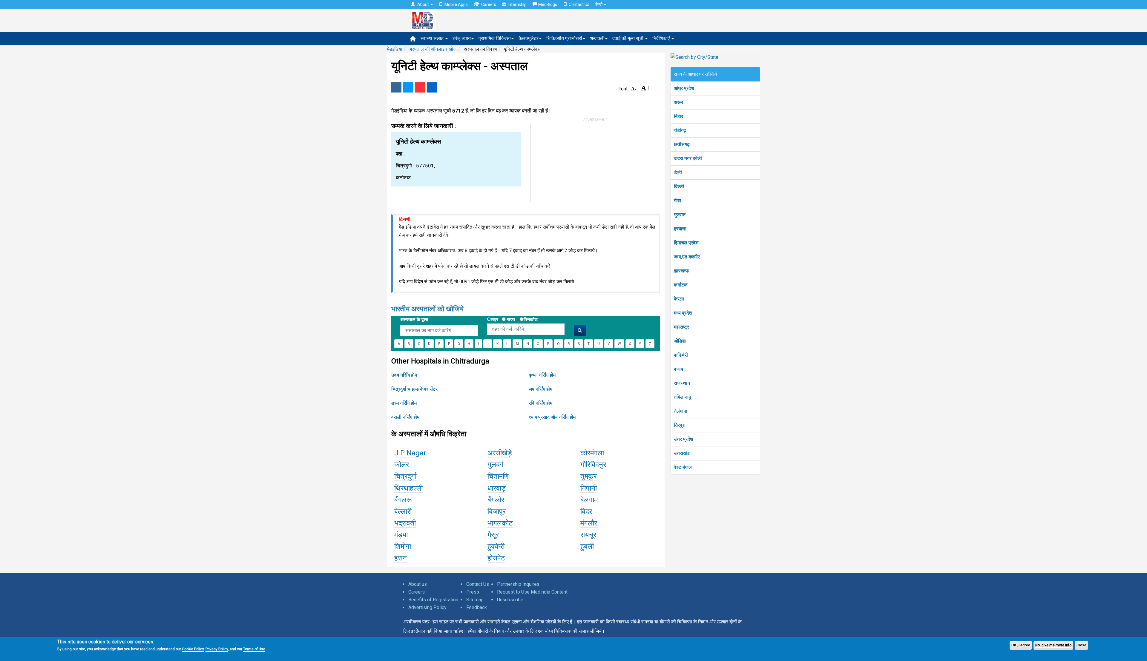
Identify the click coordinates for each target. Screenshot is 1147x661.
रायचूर (588, 535)
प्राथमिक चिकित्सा (495, 38)
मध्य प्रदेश (683, 313)
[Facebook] (396, 87)
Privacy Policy (217, 649)
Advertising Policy (427, 607)
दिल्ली (679, 186)
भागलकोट (500, 523)
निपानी (588, 488)
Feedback (476, 607)
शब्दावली (597, 38)
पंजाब (678, 369)
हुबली (587, 546)
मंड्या (401, 535)
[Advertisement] (575, 160)
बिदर (586, 511)
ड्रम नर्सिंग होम (404, 403)
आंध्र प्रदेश (684, 88)
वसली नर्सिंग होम (405, 417)
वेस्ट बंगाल (683, 467)
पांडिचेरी (681, 355)
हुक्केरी (496, 546)
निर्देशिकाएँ (661, 38)
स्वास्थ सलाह (433, 38)
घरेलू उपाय (462, 38)
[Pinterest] (420, 87)
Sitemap (475, 600)
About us (417, 584)
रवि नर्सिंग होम (540, 403)
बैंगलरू (403, 500)
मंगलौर (588, 523)
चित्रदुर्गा (405, 476)
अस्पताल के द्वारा (414, 319)
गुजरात (680, 215)
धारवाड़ (496, 488)
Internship (517, 4)
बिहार (678, 116)
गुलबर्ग (495, 464)
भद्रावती (405, 523)
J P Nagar (410, 453)
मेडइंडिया (394, 49)
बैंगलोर (495, 500)
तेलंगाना (680, 411)
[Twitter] (408, 87)
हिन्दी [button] (599, 4)
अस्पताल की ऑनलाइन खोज (432, 49)
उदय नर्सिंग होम (404, 375)
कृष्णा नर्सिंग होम (542, 375)
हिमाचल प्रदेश (686, 243)
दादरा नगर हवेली (688, 158)
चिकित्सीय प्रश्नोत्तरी (564, 38)
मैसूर (493, 535)
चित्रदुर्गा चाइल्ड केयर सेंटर (414, 389)
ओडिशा (680, 341)
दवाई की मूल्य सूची (628, 38)
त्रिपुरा (680, 425)
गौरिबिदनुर (593, 464)
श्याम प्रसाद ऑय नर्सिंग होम (552, 417)
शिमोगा (402, 546)
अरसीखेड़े (499, 453)
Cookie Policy (193, 649)
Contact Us (579, 4)
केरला (679, 299)
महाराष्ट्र (681, 327)
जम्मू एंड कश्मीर (687, 257)
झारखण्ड (681, 271)
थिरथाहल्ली (408, 488)
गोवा (677, 201)
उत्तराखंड (682, 453)
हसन (400, 558)
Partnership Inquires (518, 584)
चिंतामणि (498, 476)
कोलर (401, 464)
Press (472, 592)
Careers (488, 4)
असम (678, 102)
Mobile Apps (456, 4)
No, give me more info (1053, 645)
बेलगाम (589, 500)
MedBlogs (547, 4)
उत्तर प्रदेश (683, 439)
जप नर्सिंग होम (540, 389)
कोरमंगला (592, 453)
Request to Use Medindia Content (532, 592)
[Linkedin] (432, 87)
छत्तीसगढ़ (682, 144)
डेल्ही (678, 172)
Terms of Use (254, 649)
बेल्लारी (403, 511)
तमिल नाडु (682, 397)
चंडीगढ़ (680, 130)
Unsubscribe (510, 600)
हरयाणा (680, 229)
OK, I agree (1020, 645)
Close (1081, 645)
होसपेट (496, 558)
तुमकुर (588, 476)
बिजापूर (496, 511)
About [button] (423, 4)
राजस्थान (682, 383)
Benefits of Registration (433, 600)
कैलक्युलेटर (529, 38)
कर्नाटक (681, 285)
